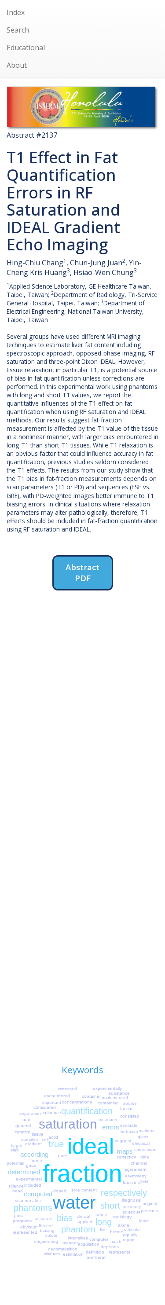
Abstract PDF (82, 572)
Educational (26, 47)
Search (18, 30)
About (17, 65)
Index (16, 12)
